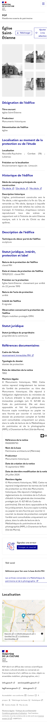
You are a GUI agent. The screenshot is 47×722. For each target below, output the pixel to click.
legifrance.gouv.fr (10, 688)
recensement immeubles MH (16, 355)
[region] (23, 621)
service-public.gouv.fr (27, 682)
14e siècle (34, 188)
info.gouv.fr (7, 682)
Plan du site (23, 705)
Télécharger (25, 32)
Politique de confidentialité (26, 711)
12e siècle (20, 188)
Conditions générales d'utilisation (14, 713)
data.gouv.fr (28, 688)
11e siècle (6, 188)
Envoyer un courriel (27, 547)
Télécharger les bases (20, 700)
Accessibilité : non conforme (13, 695)
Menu (43, 3)
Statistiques (36, 700)
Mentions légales (8, 711)
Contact (31, 695)
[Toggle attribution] (42, 633)
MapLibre (7, 633)
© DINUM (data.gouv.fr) (23, 633)
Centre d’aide (10, 705)
